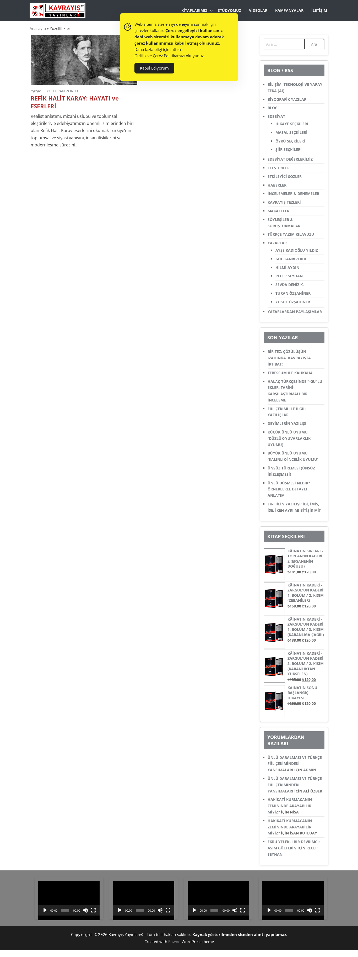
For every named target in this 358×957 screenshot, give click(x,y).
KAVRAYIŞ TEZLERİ (284, 202)
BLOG (273, 107)
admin (309, 769)
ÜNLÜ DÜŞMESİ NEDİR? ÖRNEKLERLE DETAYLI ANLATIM (289, 489)
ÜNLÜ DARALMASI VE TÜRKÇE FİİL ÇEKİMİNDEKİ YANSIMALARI (295, 764)
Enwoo (174, 941)
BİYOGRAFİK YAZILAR (287, 99)
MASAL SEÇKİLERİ (291, 132)
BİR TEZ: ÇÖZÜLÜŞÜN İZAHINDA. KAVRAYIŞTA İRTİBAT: (289, 358)
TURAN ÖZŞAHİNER (293, 293)
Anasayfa (38, 28)
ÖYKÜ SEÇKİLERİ (290, 141)
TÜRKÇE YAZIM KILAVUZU (291, 234)
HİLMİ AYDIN (287, 267)
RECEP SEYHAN (289, 275)
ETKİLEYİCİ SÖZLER (285, 176)
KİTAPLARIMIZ (194, 10)
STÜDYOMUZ (229, 10)
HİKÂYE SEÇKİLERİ (291, 123)
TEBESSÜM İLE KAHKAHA (290, 372)
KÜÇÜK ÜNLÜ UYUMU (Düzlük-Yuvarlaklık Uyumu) (289, 438)
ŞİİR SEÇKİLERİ (288, 149)
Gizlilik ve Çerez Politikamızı (159, 55)
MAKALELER (278, 210)
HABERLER (277, 185)
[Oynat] (45, 910)
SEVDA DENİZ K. (289, 284)
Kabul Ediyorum (154, 68)
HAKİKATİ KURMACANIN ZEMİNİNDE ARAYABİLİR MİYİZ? (290, 806)
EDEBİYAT (276, 116)
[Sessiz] (85, 910)
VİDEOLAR (258, 10)
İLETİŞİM (319, 10)
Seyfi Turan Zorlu (60, 90)
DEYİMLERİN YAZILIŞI (287, 423)
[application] (69, 898)
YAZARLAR (277, 242)
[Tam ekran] (93, 910)
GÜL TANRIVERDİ (290, 258)
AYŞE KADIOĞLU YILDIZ (296, 250)
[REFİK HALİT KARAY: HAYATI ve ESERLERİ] (84, 59)
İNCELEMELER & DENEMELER (293, 193)
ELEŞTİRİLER (279, 167)
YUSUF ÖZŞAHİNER (292, 301)
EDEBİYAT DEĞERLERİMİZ (290, 159)
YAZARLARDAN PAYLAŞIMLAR (295, 311)
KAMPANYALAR (289, 10)
